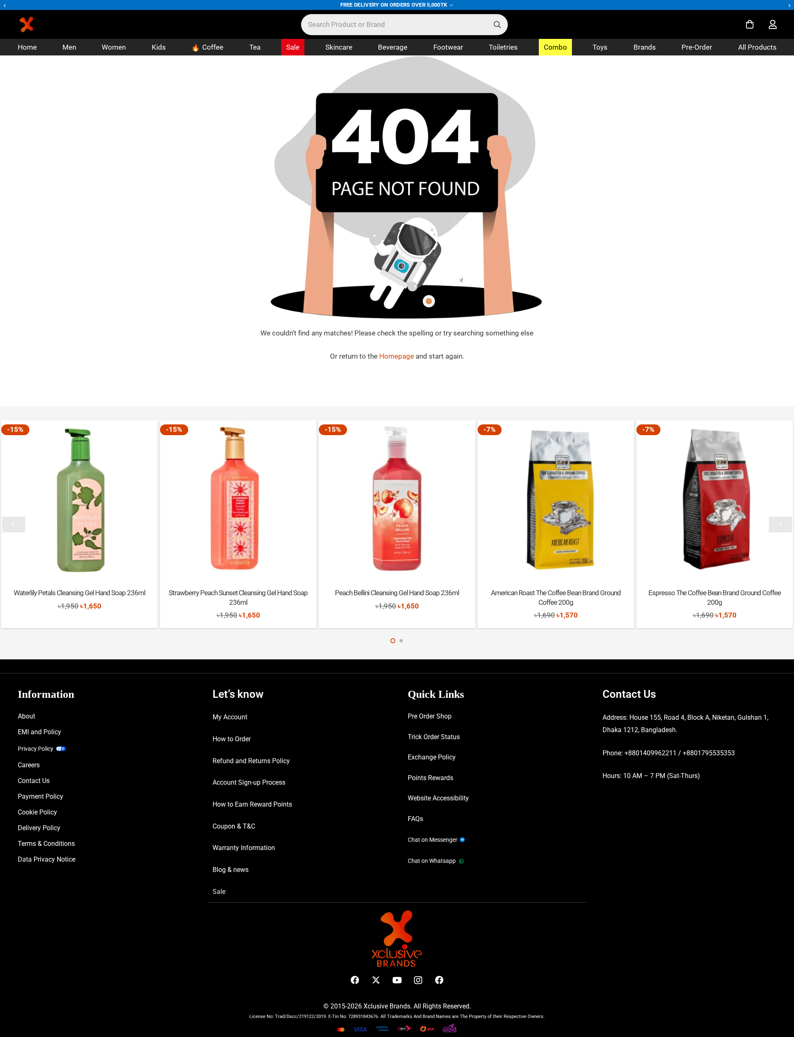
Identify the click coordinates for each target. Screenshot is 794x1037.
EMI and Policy (39, 732)
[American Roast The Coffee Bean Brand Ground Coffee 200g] (556, 498)
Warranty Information (244, 848)
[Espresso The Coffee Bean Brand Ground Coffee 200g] (714, 498)
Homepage (397, 356)
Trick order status (434, 737)
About (26, 716)
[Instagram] (418, 980)
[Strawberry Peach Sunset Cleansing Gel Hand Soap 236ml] (238, 498)
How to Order (232, 739)
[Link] (773, 24)
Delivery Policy (39, 828)
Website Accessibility (438, 798)
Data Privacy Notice (46, 859)
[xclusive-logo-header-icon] (43, 24)
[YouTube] (397, 980)
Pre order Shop (430, 716)
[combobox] (404, 24)
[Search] (497, 24)
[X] (376, 980)
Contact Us (34, 781)
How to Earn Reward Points (252, 804)
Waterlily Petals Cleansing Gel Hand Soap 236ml (79, 593)
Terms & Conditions (46, 844)
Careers (29, 765)
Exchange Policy (432, 757)
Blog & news (231, 870)
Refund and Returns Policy (251, 761)
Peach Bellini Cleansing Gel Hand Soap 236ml (397, 593)
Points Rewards (430, 778)
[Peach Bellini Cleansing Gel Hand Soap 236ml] (397, 498)
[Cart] (750, 24)
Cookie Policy (37, 812)
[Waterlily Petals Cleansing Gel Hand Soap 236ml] (79, 498)
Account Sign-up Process (249, 782)
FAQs (415, 819)
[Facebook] (355, 980)
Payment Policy (40, 796)
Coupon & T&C (234, 826)
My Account (230, 717)
